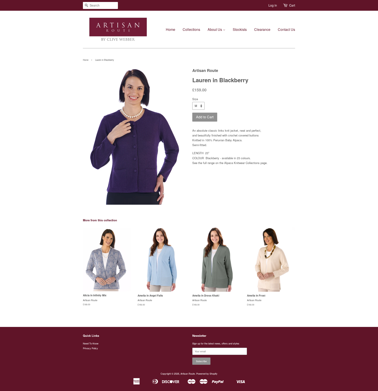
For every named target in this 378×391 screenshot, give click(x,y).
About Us (215, 29)
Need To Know (90, 343)
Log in (272, 5)
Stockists (240, 29)
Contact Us (286, 29)
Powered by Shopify (206, 373)
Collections (191, 29)
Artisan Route (187, 373)
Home (170, 29)
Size (195, 99)
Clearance (262, 29)
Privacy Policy (90, 348)
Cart (292, 5)
